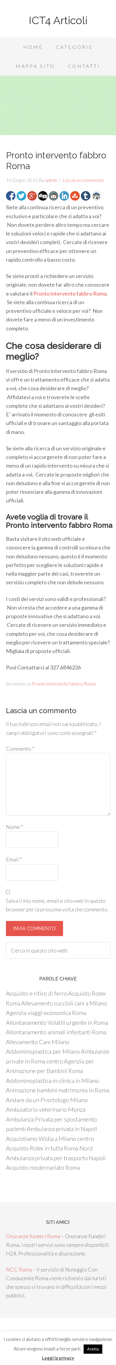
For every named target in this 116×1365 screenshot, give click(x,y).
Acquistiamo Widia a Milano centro (50, 1138)
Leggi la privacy (58, 1358)
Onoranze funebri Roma (33, 1236)
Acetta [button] (93, 1349)
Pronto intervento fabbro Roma (69, 293)
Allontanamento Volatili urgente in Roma (57, 1022)
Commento (20, 748)
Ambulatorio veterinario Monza (45, 1109)
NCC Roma (19, 1269)
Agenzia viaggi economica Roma (46, 1012)
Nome (14, 827)
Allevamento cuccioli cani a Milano (64, 1003)
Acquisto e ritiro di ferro (36, 993)
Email (14, 859)
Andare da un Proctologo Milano (47, 1099)
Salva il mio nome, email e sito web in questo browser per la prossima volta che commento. (57, 905)
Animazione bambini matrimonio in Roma (57, 1090)
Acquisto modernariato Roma (43, 1167)
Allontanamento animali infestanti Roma (56, 1032)
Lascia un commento (83, 180)
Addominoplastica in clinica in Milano (52, 1080)
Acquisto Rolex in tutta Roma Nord (49, 1148)
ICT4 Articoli (58, 20)
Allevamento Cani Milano (37, 1041)
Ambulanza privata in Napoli (62, 1128)
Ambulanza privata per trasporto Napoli (56, 1157)
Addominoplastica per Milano (43, 1051)
